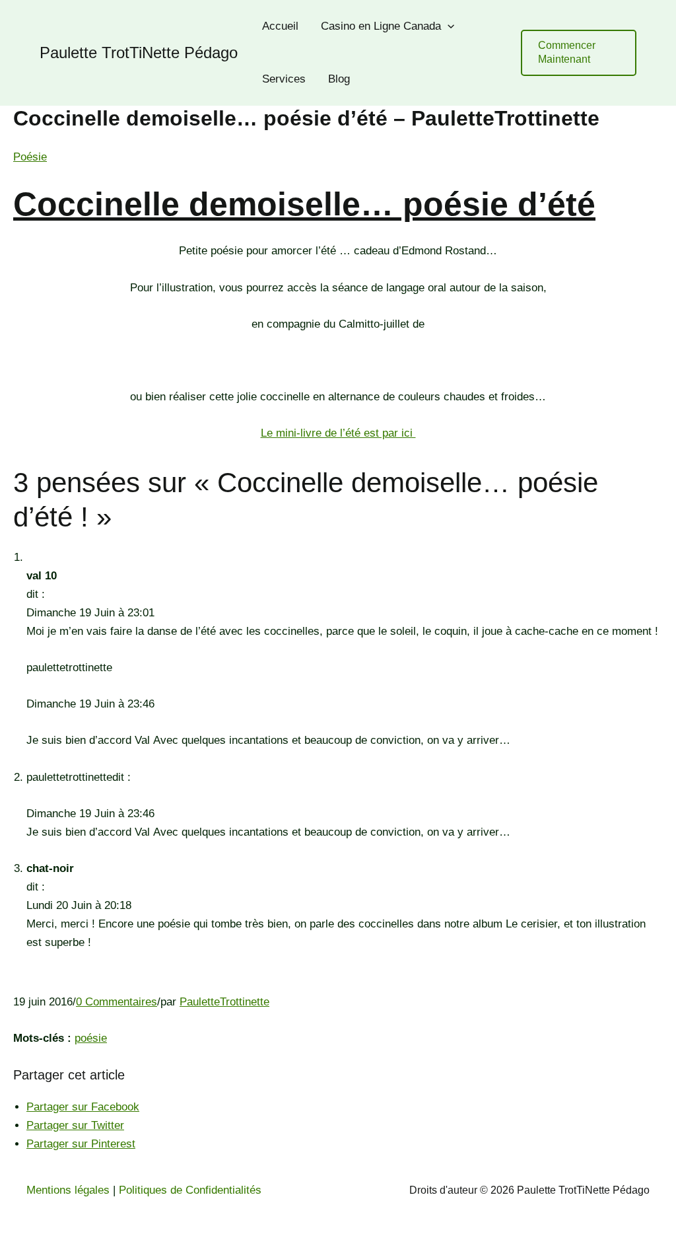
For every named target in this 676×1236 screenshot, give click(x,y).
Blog (339, 79)
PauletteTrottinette (224, 1002)
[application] (447, 26)
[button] (578, 53)
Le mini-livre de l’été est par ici (338, 433)
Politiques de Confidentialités (190, 1190)
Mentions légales (68, 1190)
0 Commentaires (116, 1002)
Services (284, 79)
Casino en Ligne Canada (381, 26)
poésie (91, 1038)
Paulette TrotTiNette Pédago (139, 52)
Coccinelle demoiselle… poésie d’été (304, 204)
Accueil (280, 26)
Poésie (30, 157)
